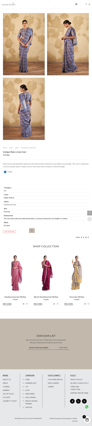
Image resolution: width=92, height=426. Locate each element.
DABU (27, 379)
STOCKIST (6, 397)
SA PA (27, 390)
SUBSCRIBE (63, 347)
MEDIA (5, 383)
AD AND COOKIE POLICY (79, 383)
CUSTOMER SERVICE (55, 379)
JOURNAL (6, 387)
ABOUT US (7, 379)
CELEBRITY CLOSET (10, 401)
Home (5, 147)
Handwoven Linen (10, 205)
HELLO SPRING (30, 397)
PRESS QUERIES (53, 383)
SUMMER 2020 (30, 383)
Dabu (17, 147)
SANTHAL (28, 407)
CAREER (51, 387)
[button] (7, 304)
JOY (26, 387)
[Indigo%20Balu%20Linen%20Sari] (81, 237)
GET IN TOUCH (8, 394)
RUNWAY (6, 390)
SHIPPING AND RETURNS (79, 393)
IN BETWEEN (29, 394)
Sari (5, 191)
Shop (10, 147)
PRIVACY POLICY (76, 379)
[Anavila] (9, 4)
